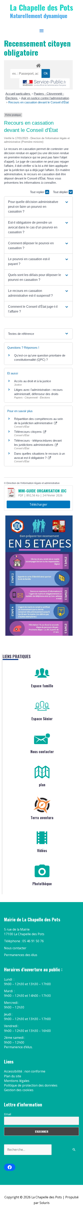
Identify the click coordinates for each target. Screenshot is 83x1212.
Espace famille (42, 685)
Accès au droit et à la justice (32, 381)
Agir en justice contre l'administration (45, 98)
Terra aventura (42, 817)
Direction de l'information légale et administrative (33, 483)
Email (7, 1114)
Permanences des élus (20, 955)
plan (42, 784)
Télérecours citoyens (28, 431)
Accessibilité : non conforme (24, 1071)
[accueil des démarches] (38, 65)
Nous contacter (42, 751)
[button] (38, 207)
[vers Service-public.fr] (44, 83)
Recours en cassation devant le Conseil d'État (38, 102)
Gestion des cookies (18, 1090)
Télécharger (38, 504)
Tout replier (37, 192)
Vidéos (42, 850)
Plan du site (12, 1076)
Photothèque (42, 883)
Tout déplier (61, 192)
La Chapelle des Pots (41, 7)
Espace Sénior (42, 718)
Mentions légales (16, 1081)
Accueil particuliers (18, 93)
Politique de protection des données (30, 1085)
